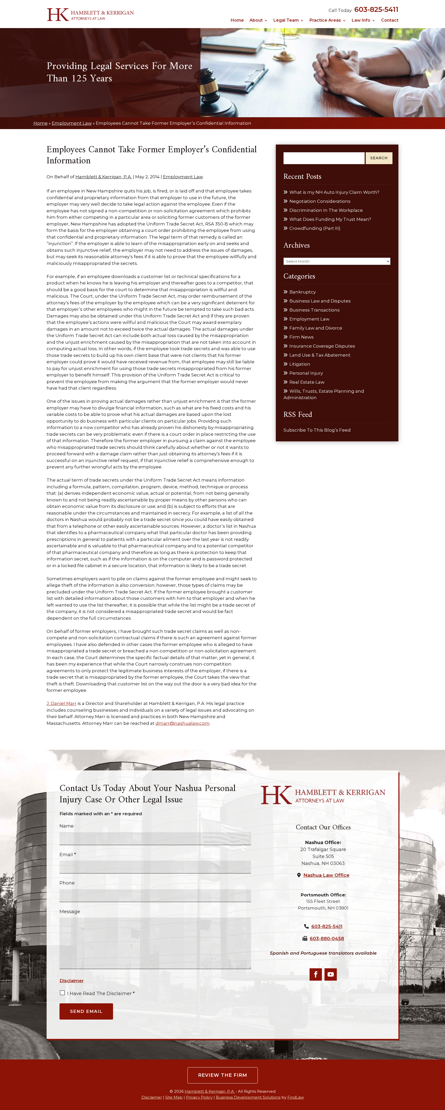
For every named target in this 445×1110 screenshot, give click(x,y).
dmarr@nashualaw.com (183, 723)
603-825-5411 (376, 9)
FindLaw (295, 1097)
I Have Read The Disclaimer (101, 993)
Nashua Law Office (326, 875)
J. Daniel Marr (61, 703)
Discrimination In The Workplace (326, 210)
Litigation (299, 364)
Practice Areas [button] (325, 21)
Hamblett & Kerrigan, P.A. (103, 176)
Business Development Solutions (248, 1097)
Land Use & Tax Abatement (319, 355)
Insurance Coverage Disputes (322, 346)
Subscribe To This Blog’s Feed (317, 430)
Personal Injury (306, 373)
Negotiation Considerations (319, 201)
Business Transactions (314, 310)
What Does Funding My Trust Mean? (330, 219)
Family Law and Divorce (315, 328)
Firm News (301, 337)
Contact (389, 21)
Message (69, 911)
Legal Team (286, 21)
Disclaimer (71, 980)
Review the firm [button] (222, 1075)
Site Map (174, 1097)
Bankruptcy (302, 292)
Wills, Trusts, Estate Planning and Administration (324, 394)
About (256, 21)
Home (237, 21)
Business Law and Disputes (320, 301)
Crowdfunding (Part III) (314, 228)
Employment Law (183, 176)
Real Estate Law (306, 382)
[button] (439, 1072)
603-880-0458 (327, 938)
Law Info (361, 21)
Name (66, 826)
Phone (67, 883)
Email (67, 854)
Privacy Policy (199, 1097)
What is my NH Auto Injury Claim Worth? (334, 192)
